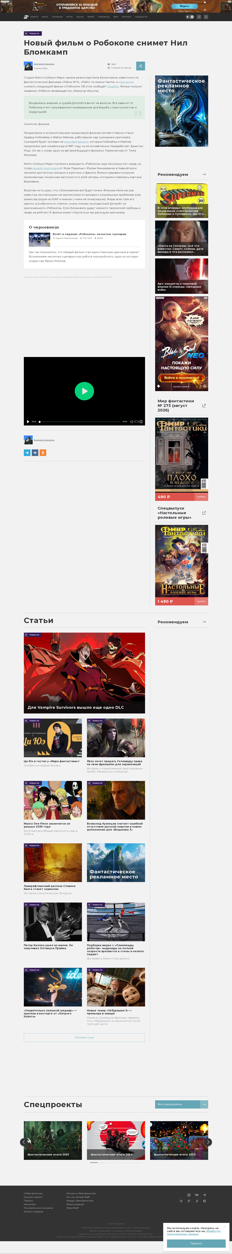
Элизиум (126, 82)
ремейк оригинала (45, 168)
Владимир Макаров (44, 64)
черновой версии (76, 141)
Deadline (113, 86)
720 (140, 410)
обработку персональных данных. (194, 1233)
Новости (34, 33)
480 (140, 415)
